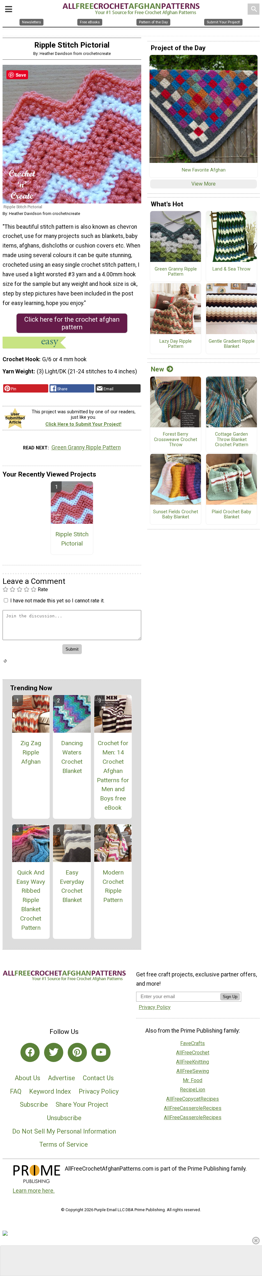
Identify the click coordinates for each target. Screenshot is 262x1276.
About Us (27, 1078)
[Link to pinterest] (77, 1052)
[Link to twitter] (53, 1052)
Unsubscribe (64, 1118)
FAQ (15, 1091)
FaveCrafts (192, 1043)
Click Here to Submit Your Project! (83, 424)
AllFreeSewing (192, 1071)
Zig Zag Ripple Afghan (30, 752)
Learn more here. (34, 1191)
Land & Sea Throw (231, 269)
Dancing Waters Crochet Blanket (72, 756)
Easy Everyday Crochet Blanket (72, 886)
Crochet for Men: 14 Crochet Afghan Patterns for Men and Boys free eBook (113, 775)
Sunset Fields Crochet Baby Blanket (175, 514)
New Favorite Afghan (204, 170)
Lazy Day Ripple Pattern (175, 344)
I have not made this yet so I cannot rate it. (57, 601)
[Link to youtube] (101, 1052)
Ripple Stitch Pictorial (72, 539)
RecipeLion (192, 1090)
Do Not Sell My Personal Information (64, 1131)
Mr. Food (192, 1080)
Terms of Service (63, 1144)
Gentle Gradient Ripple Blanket (232, 344)
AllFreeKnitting (192, 1062)
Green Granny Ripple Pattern (86, 447)
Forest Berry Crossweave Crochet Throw (175, 439)
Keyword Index (50, 1091)
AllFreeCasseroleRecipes (192, 1108)
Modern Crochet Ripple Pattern (113, 886)
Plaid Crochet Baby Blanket (231, 514)
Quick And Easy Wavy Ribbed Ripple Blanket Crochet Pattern (30, 900)
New (157, 369)
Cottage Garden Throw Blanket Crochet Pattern (231, 439)
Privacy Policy (99, 1091)
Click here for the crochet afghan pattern (71, 323)
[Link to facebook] (30, 1052)
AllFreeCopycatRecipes (192, 1099)
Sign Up (230, 996)
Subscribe (34, 1104)
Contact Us (98, 1078)
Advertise (61, 1078)
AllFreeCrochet (192, 1053)
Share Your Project (82, 1104)
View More (203, 184)
